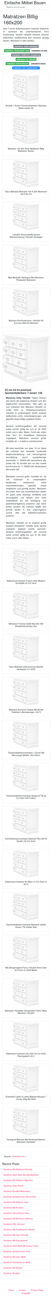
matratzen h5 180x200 (26, 59)
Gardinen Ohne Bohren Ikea (16, 1213)
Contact (22, 1290)
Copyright (26, 1293)
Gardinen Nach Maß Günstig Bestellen (21, 1174)
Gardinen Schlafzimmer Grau (16, 1251)
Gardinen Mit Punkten (13, 1207)
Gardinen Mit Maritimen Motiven (18, 1218)
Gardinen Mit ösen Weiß (14, 1256)
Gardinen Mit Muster (12, 1267)
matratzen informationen (17, 63)
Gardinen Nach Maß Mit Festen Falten (21, 1245)
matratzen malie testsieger (26, 46)
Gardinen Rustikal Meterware (16, 1191)
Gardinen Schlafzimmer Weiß (16, 1262)
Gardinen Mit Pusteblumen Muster (19, 1229)
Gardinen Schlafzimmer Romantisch (19, 1196)
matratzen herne (38, 63)
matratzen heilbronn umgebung (26, 55)
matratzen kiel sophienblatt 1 (26, 68)
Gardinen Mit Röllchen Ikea (15, 1202)
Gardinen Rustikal (11, 1273)
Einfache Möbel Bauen (25, 2)
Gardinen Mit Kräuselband (15, 1240)
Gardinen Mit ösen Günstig (15, 1234)
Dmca (11, 1290)
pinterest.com (18, 1156)
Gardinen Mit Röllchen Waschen (18, 1180)
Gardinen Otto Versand (14, 1224)
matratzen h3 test (39, 50)
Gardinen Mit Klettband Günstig (17, 1169)
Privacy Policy (37, 1290)
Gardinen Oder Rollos (13, 1185)
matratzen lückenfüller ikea (17, 50)
